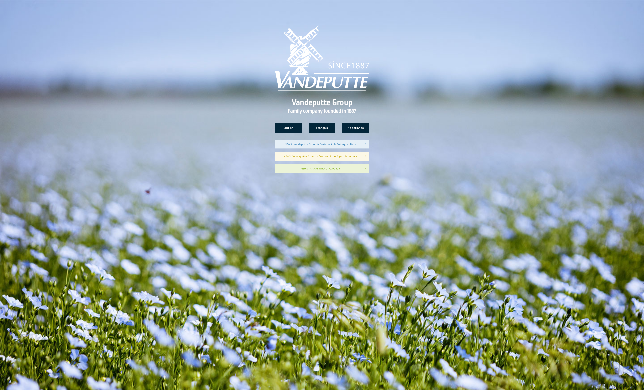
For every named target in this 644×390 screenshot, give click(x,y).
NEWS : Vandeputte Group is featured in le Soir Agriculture (320, 144)
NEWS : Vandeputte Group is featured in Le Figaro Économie (320, 156)
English (288, 127)
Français (322, 127)
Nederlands (355, 127)
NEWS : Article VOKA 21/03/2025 (320, 168)
